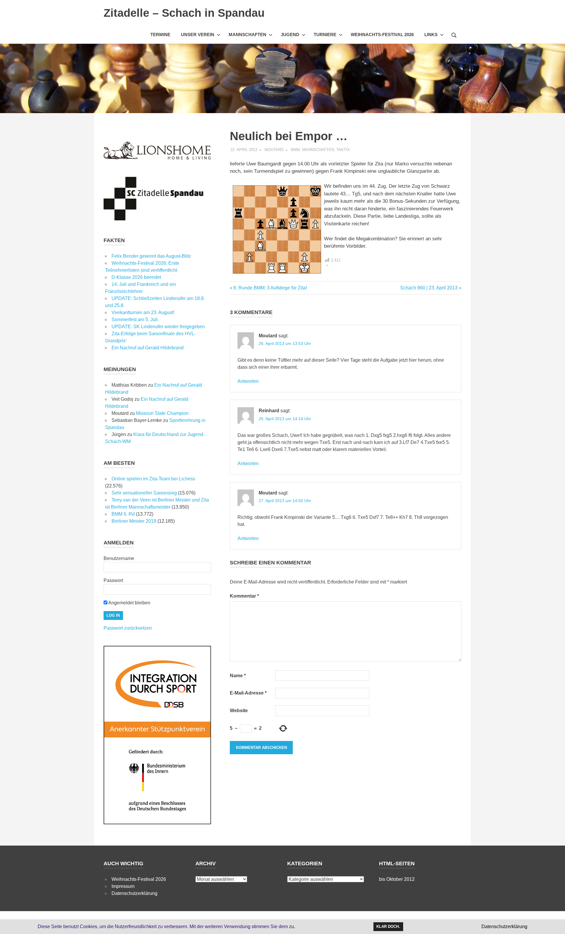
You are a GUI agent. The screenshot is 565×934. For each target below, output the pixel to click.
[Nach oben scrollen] (554, 923)
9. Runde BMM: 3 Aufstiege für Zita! (270, 287)
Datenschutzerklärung (134, 893)
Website (239, 710)
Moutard (274, 149)
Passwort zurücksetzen (128, 628)
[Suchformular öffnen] (454, 34)
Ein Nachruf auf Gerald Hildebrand (148, 347)
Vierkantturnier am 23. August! (143, 312)
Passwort (113, 580)
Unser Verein (197, 34)
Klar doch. (388, 926)
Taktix (343, 149)
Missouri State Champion (162, 413)
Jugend (290, 34)
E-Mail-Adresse (248, 692)
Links (431, 34)
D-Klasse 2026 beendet (136, 277)
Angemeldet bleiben (128, 602)
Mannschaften (247, 34)
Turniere (325, 34)
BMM (295, 149)
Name (238, 675)
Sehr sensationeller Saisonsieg (144, 492)
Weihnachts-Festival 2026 (382, 34)
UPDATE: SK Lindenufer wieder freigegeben (158, 326)
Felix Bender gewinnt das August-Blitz (151, 256)
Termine (160, 34)
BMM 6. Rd (123, 514)
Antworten (248, 381)
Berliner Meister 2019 (134, 521)
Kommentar (244, 595)
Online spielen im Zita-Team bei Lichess (153, 478)
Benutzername (119, 558)
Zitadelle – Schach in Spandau (184, 13)
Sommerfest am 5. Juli (135, 319)
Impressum (123, 886)
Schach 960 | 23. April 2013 (429, 287)
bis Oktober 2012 (397, 879)
